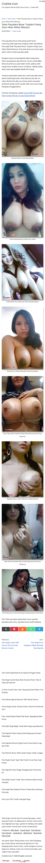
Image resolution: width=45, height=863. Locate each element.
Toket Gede (11, 19)
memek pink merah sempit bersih (24, 827)
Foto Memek (36, 830)
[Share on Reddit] (22, 629)
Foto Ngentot (6, 833)
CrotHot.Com (7, 856)
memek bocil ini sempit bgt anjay (23, 818)
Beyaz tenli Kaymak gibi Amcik (22, 843)
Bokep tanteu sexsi (22, 841)
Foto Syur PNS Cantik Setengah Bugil (16, 799)
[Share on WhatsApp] (31, 629)
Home (4, 19)
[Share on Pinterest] (14, 629)
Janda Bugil (17, 833)
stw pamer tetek (8, 841)
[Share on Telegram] (39, 629)
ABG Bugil (15, 830)
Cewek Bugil (25, 830)
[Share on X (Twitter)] (6, 629)
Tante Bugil (37, 833)
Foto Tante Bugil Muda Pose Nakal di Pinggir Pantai (21, 673)
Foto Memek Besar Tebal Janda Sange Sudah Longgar (22, 753)
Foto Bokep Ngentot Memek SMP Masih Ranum (20, 699)
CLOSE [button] (42, 1)
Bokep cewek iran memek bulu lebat (24, 849)
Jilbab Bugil (27, 833)
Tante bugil (6, 818)
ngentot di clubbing (27, 824)
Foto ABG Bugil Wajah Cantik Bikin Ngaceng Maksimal (22, 726)
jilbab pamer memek (25, 821)
